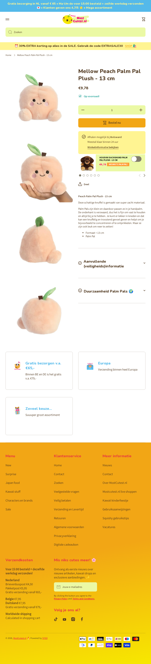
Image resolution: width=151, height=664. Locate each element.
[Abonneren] (92, 587)
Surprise (11, 474)
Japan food (13, 483)
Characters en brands (19, 500)
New (8, 465)
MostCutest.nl (19, 638)
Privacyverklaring (65, 536)
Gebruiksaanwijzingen (116, 509)
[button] (143, 19)
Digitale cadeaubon (66, 544)
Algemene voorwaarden (69, 527)
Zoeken (58, 483)
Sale (8, 509)
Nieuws (107, 465)
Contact (59, 474)
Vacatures (109, 527)
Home (8, 55)
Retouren (60, 518)
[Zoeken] (9, 32)
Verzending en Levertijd (69, 509)
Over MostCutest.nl (115, 483)
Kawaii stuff (13, 492)
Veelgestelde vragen (66, 492)
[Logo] (75, 19)
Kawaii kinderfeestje (115, 500)
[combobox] (75, 32)
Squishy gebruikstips (116, 518)
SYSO (45, 638)
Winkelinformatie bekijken (103, 147)
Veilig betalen (62, 500)
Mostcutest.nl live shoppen (120, 492)
